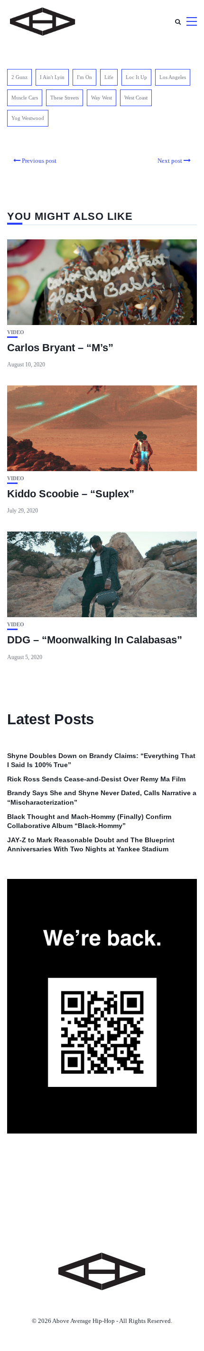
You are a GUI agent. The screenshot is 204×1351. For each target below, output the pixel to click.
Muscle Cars (24, 97)
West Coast (136, 97)
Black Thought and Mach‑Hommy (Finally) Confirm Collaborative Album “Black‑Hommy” (89, 821)
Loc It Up (136, 77)
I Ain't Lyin (52, 77)
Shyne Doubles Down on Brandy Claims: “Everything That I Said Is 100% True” (101, 760)
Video (15, 332)
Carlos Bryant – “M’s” (60, 348)
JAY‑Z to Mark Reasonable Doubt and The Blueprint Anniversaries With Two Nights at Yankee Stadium (91, 844)
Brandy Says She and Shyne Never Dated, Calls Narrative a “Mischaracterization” (101, 797)
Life (108, 77)
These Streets (64, 97)
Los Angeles (172, 77)
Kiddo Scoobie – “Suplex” (70, 494)
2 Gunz (19, 77)
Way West (101, 97)
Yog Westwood (27, 118)
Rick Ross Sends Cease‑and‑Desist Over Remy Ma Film (96, 779)
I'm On (84, 77)
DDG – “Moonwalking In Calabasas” (94, 640)
